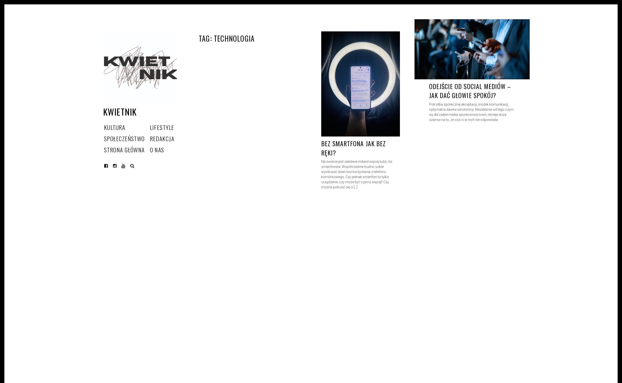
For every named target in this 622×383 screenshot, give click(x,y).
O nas (157, 149)
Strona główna (124, 149)
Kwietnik (120, 111)
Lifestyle (162, 127)
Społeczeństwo (124, 138)
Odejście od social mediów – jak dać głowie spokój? (470, 91)
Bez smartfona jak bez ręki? (353, 148)
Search (132, 166)
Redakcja (162, 138)
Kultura (114, 127)
